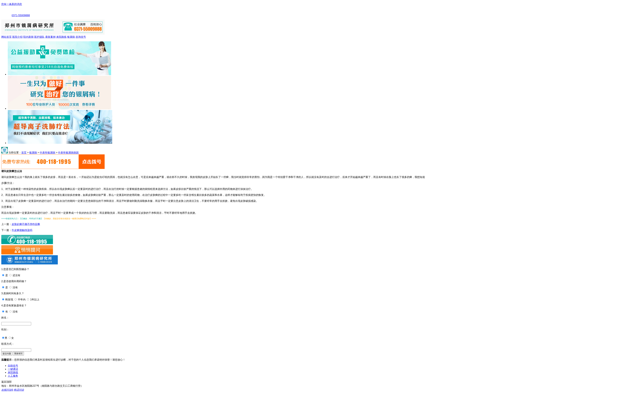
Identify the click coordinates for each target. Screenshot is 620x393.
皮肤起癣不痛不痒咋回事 (26, 224)
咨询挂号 (81, 36)
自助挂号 (13, 365)
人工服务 (13, 375)
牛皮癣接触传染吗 (22, 230)
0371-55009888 (21, 15)
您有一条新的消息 (11, 4)
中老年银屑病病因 (68, 152)
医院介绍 (17, 36)
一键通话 (13, 369)
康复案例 (50, 36)
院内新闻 (28, 36)
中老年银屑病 (47, 152)
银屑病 (71, 36)
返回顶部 (6, 381)
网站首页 (6, 36)
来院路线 (61, 36)
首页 (23, 152)
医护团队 (39, 36)
